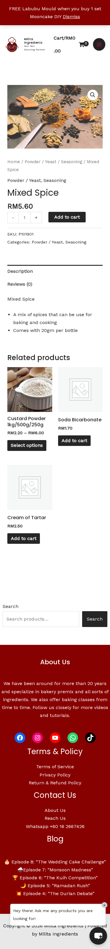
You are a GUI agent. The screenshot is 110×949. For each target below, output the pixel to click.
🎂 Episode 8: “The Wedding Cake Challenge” (55, 862)
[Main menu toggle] (99, 44)
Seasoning (71, 161)
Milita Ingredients (33, 41)
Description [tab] (20, 271)
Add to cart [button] (74, 440)
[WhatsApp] (72, 737)
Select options (27, 445)
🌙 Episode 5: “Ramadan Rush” (55, 885)
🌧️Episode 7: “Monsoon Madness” (55, 870)
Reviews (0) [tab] (19, 284)
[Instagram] (37, 737)
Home (13, 161)
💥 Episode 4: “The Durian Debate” (55, 893)
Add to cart (67, 217)
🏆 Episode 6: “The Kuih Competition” (55, 877)
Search (10, 606)
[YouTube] (55, 737)
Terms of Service (55, 766)
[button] (92, 95)
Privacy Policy (55, 775)
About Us (55, 810)
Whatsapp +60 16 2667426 (55, 826)
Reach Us (55, 818)
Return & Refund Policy (55, 783)
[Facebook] (20, 737)
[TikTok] (90, 737)
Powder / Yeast (40, 161)
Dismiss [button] (71, 16)
